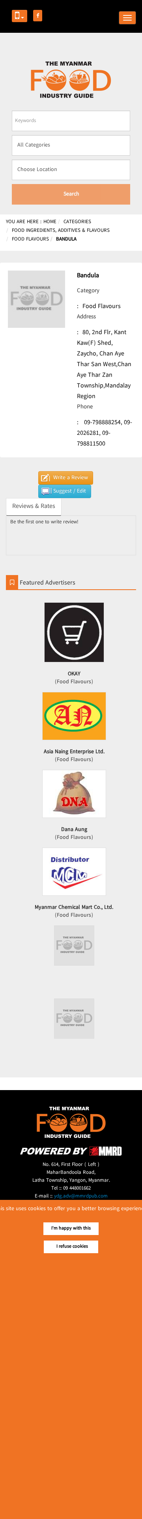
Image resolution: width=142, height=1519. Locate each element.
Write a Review (70, 478)
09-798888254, (103, 422)
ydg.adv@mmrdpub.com (81, 1196)
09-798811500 (93, 438)
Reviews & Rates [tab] (33, 506)
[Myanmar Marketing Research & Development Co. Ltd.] (71, 1154)
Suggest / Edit (69, 491)
